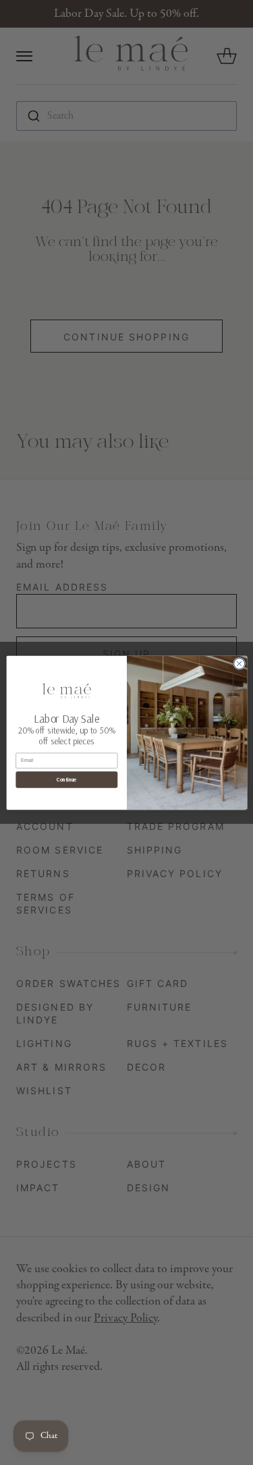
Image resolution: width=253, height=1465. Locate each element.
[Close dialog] (238, 663)
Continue (66, 779)
